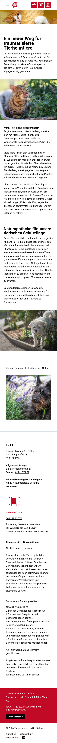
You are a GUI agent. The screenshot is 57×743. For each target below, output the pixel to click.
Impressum (12, 737)
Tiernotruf (41, 5)
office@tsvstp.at (22, 468)
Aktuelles (11, 734)
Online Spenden (14, 717)
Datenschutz (26, 734)
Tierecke (34, 5)
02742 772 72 (22, 472)
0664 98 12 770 (14, 518)
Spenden (48, 5)
